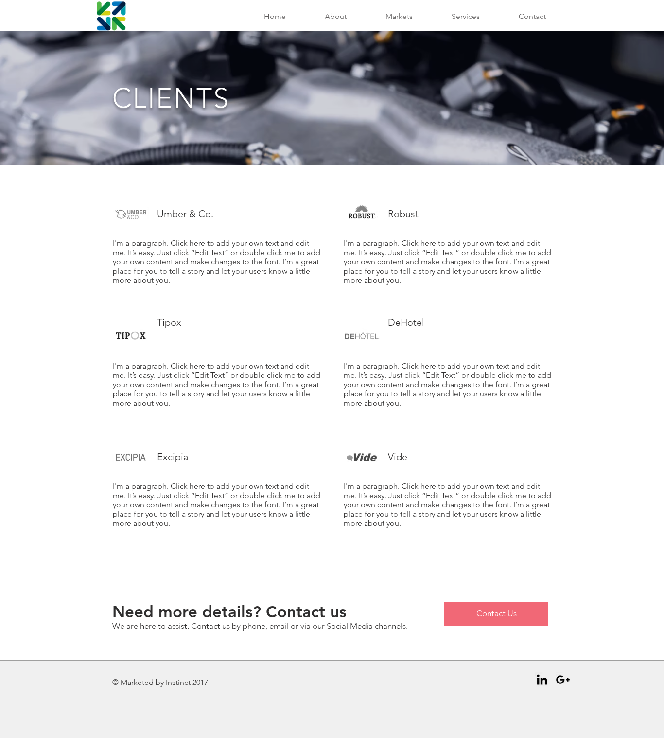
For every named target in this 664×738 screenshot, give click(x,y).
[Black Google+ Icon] (563, 679)
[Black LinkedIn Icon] (542, 679)
